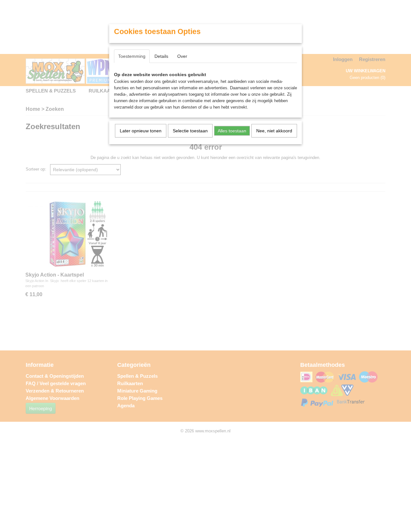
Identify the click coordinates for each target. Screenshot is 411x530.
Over (182, 56)
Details (161, 56)
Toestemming (131, 56)
